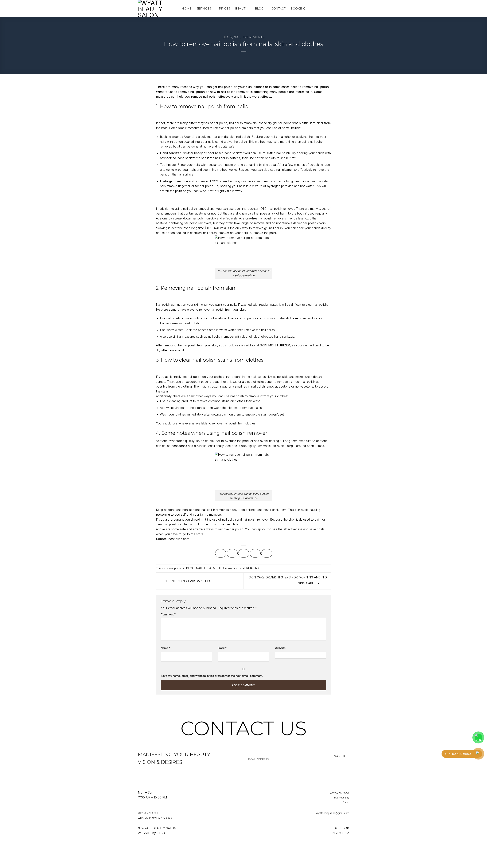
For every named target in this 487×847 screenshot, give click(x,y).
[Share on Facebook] (220, 553)
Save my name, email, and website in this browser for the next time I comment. (212, 675)
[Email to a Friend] (243, 553)
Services (203, 8)
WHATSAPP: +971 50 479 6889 (155, 817)
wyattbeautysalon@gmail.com (332, 813)
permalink (250, 568)
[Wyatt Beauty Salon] (157, 8)
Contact (278, 8)
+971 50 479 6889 (148, 813)
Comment (168, 614)
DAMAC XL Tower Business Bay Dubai (339, 797)
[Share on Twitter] (232, 553)
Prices (224, 8)
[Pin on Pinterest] (255, 553)
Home (186, 8)
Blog (259, 8)
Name (165, 648)
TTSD (161, 833)
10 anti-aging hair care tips (188, 581)
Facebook (341, 828)
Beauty (241, 8)
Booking (298, 8)
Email (222, 648)
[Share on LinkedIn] (266, 553)
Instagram (340, 833)
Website (280, 648)
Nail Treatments (249, 37)
